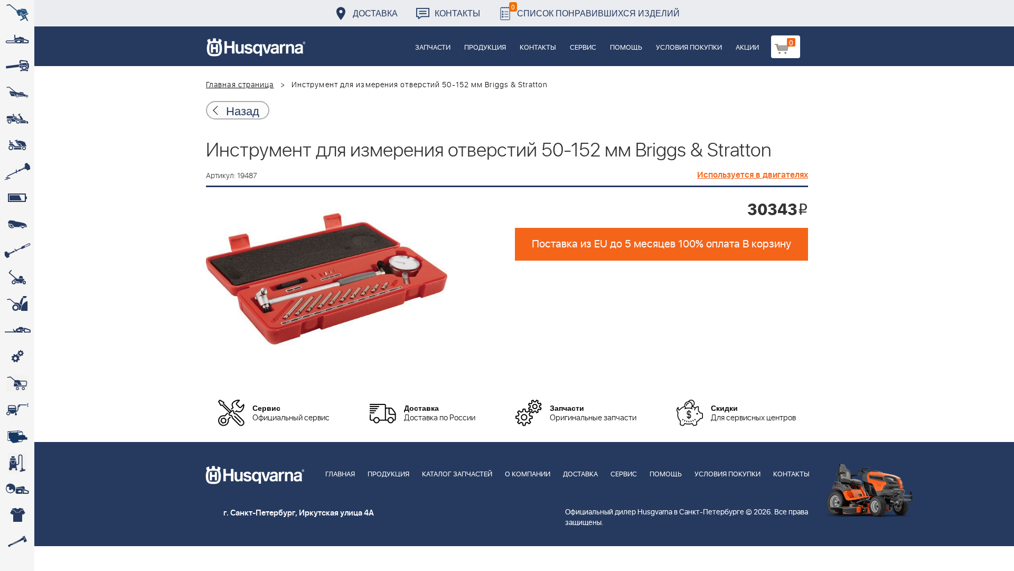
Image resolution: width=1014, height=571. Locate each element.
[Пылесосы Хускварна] (17, 462)
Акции (747, 48)
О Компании (527, 474)
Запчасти (432, 48)
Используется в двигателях (752, 175)
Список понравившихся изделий (595, 10)
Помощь (626, 48)
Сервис (583, 48)
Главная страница (240, 85)
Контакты (457, 13)
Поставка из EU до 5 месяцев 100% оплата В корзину (661, 244)
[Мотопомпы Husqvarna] (17, 436)
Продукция (485, 48)
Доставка (375, 13)
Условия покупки (689, 48)
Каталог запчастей (457, 474)
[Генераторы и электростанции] (17, 383)
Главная (340, 474)
